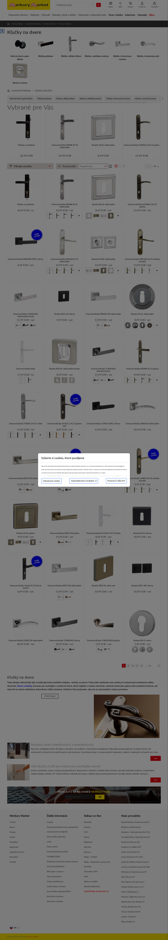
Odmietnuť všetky (51, 480)
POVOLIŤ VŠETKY (116, 480)
